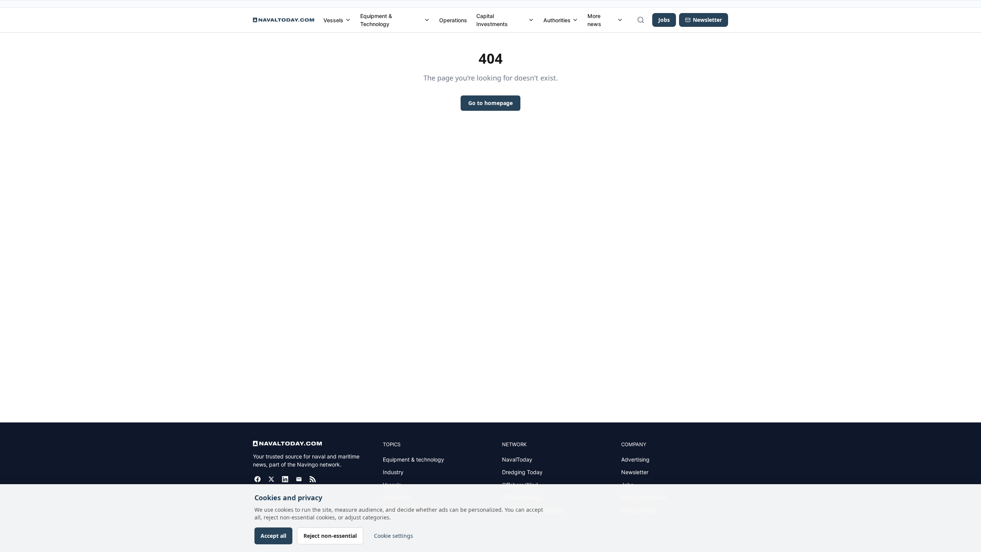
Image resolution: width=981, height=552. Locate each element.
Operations (453, 20)
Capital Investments (492, 20)
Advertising (635, 459)
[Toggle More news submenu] (620, 20)
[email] (298, 479)
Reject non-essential (330, 535)
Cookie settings (393, 535)
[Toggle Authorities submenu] (575, 20)
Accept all (273, 535)
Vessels (333, 20)
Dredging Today (522, 472)
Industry (393, 472)
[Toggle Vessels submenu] (348, 20)
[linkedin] (285, 479)
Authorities (557, 20)
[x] (271, 479)
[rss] (312, 479)
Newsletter (634, 472)
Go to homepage (490, 103)
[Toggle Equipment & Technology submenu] (427, 20)
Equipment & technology (413, 459)
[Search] (640, 20)
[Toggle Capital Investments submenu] (531, 20)
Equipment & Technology (376, 20)
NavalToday (517, 459)
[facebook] (257, 479)
